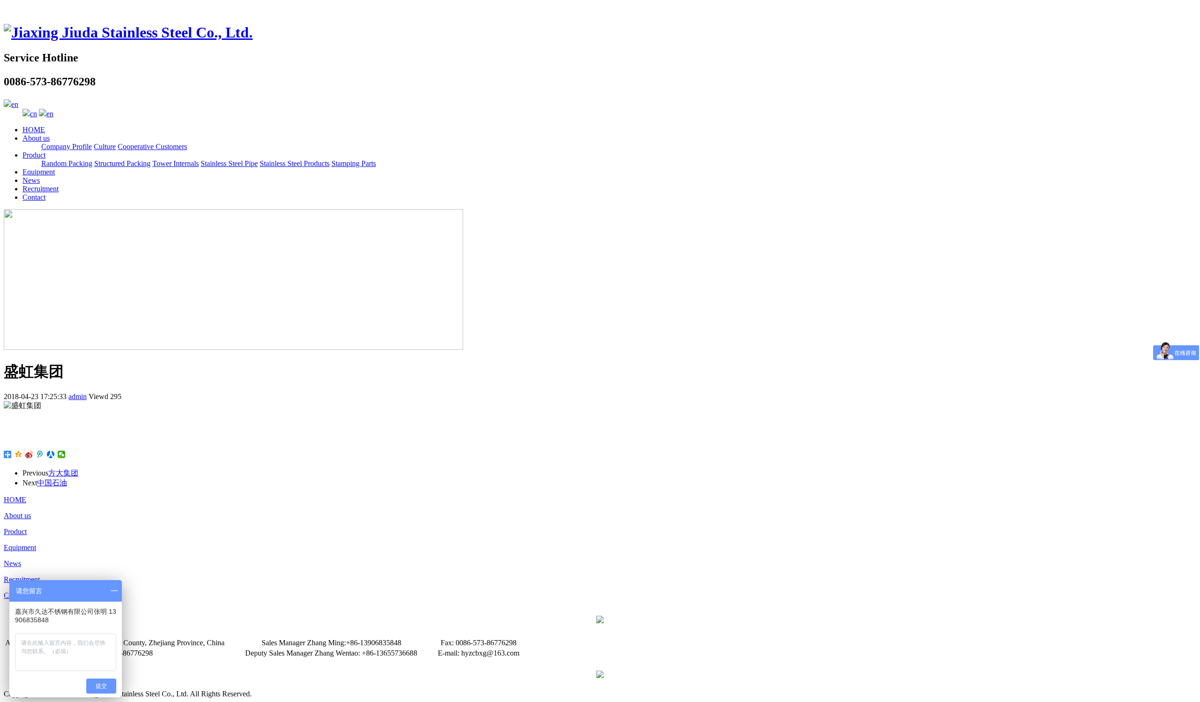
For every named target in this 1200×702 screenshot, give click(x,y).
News (31, 180)
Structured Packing (122, 163)
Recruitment (40, 189)
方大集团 (63, 473)
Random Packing (66, 163)
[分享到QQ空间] (18, 454)
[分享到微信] (62, 454)
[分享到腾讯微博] (40, 454)
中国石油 (52, 483)
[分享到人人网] (51, 454)
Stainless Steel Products (295, 163)
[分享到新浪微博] (29, 454)
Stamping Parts (353, 163)
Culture (105, 147)
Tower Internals (175, 163)
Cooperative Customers (152, 147)
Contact (33, 197)
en (14, 104)
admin (77, 396)
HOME (33, 130)
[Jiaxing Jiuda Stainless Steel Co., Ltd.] (128, 32)
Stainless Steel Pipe (229, 163)
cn (33, 114)
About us (36, 138)
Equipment (38, 172)
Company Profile (66, 147)
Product (33, 155)
